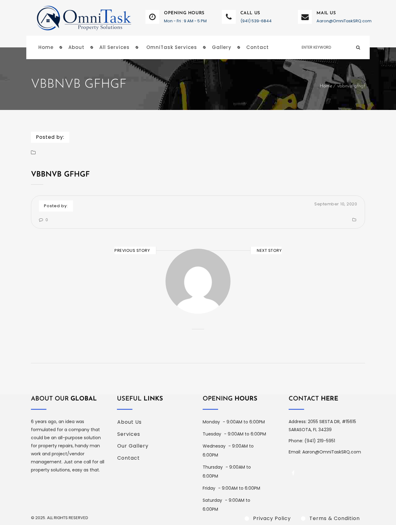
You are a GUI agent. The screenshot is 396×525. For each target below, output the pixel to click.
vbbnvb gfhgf (60, 174)
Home (326, 86)
